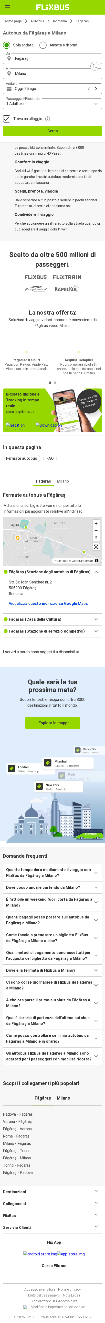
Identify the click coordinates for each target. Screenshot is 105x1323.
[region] (52, 541)
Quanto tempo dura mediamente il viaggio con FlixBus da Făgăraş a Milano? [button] (48, 872)
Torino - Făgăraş (17, 1165)
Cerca (52, 131)
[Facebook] (50, 1277)
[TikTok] (57, 1277)
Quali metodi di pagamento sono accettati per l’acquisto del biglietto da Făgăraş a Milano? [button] (48, 955)
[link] (52, 754)
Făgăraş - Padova (18, 1172)
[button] (52, 58)
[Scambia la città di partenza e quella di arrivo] (94, 66)
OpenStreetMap (82, 560)
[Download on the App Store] (71, 1254)
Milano (63, 481)
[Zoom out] (96, 530)
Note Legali (71, 1295)
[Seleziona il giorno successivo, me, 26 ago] (96, 89)
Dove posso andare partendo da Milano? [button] (43, 887)
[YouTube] (53, 1277)
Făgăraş (82, 21)
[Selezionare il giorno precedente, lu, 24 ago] (89, 89)
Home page (13, 21)
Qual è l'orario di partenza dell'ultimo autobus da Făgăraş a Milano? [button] (48, 1020)
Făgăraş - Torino (17, 1150)
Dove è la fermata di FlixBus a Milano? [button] (40, 970)
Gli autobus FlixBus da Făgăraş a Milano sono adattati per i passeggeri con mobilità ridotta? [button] (49, 1056)
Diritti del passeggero (44, 1295)
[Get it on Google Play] (40, 1254)
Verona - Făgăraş (17, 1121)
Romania (60, 21)
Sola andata (23, 45)
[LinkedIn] (54, 1277)
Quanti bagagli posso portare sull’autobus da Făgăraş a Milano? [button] (47, 920)
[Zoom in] (96, 523)
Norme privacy (69, 1289)
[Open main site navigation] (7, 7)
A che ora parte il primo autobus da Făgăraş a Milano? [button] (48, 1003)
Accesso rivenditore (39, 1289)
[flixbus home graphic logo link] (53, 7)
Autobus (37, 21)
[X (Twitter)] (56, 1277)
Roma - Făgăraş (16, 1136)
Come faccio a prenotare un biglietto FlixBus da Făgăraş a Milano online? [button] (47, 938)
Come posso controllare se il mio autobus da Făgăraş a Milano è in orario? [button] (47, 1038)
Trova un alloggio (27, 118)
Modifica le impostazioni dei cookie (58, 1307)
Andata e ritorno (63, 45)
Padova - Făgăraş (18, 1114)
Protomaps (61, 560)
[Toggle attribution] (97, 561)
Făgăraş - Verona (17, 1129)
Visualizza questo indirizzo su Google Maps (48, 603)
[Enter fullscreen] (96, 546)
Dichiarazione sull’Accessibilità (54, 1301)
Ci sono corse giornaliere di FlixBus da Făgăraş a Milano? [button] (49, 985)
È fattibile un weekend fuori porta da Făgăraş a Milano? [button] (49, 902)
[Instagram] (51, 1277)
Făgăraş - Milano (17, 1158)
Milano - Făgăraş (17, 1143)
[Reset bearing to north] (96, 537)
